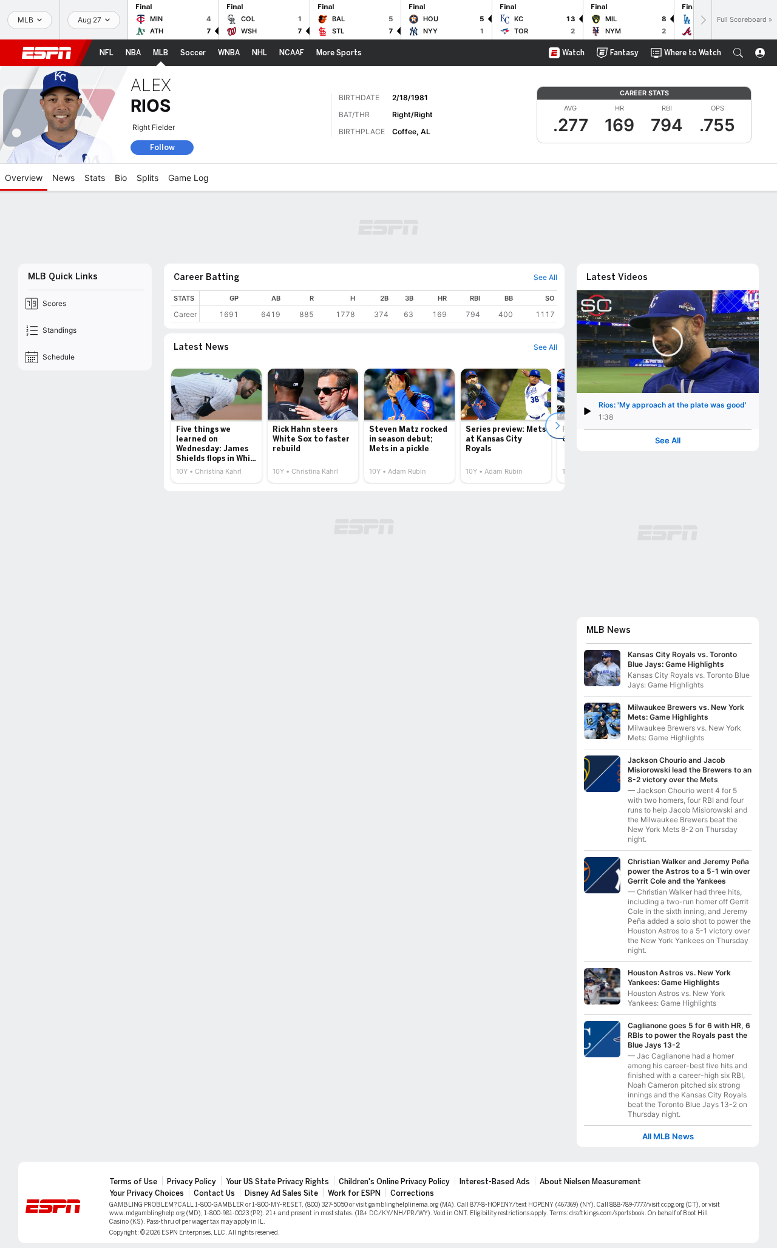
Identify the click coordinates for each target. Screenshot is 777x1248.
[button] (738, 53)
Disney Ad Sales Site (281, 1193)
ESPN (47, 52)
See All (667, 440)
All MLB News (668, 1136)
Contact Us (214, 1193)
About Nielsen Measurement (590, 1182)
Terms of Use (133, 1182)
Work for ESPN (354, 1193)
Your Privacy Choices (146, 1193)
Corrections (412, 1193)
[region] (378, 306)
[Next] (702, 19)
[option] (216, 426)
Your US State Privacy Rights (277, 1182)
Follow (162, 147)
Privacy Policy (191, 1182)
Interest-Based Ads (495, 1182)
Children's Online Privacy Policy (394, 1182)
